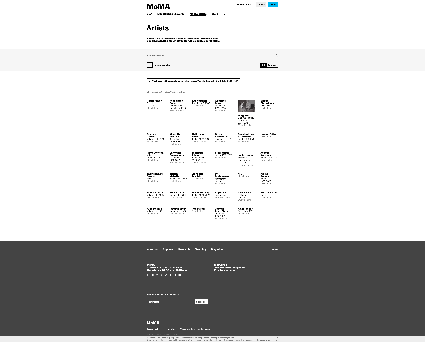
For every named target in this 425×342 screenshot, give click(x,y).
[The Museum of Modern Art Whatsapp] (175, 275)
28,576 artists (171, 92)
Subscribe (201, 302)
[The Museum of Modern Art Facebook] (153, 275)
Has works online (162, 65)
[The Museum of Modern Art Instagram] (148, 275)
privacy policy (271, 340)
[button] (150, 81)
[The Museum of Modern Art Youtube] (179, 275)
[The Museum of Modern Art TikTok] (166, 275)
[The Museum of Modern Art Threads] (161, 275)
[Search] (224, 14)
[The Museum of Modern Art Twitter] (157, 275)
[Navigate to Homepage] (158, 6)
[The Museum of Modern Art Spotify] (170, 275)
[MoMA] (153, 322)
